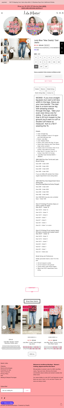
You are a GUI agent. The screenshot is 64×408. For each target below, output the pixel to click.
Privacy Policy (4, 373)
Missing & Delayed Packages (8, 377)
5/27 (15, 346)
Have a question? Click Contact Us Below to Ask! (47, 72)
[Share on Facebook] (62, 44)
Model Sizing (50, 89)
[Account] (60, 13)
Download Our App (6, 370)
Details (37, 89)
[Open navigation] (11, 13)
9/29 (3, 348)
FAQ (2, 375)
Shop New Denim (32, 301)
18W (59, 62)
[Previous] (12, 51)
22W (41, 66)
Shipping (3, 366)
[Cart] (62, 13)
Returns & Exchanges (6, 368)
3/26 (11, 346)
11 (35, 62)
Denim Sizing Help (40, 93)
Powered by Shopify (24, 405)
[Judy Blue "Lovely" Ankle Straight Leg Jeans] (32, 319)
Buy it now (48, 81)
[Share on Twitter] (62, 48)
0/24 (4, 346)
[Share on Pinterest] (62, 52)
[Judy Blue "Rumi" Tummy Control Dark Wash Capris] (52, 319)
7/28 (18, 346)
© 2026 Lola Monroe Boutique (9, 405)
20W (36, 66)
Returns (43, 89)
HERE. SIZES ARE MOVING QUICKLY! (33, 7)
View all (32, 354)
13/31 (11, 348)
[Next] (28, 51)
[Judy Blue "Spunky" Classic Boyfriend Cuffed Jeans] (11, 319)
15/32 (15, 348)
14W (49, 62)
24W (46, 66)
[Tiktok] (4, 398)
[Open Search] (57, 13)
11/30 (7, 348)
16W (54, 62)
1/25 (8, 346)
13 (40, 62)
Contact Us (50, 93)
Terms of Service (5, 372)
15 (44, 62)
